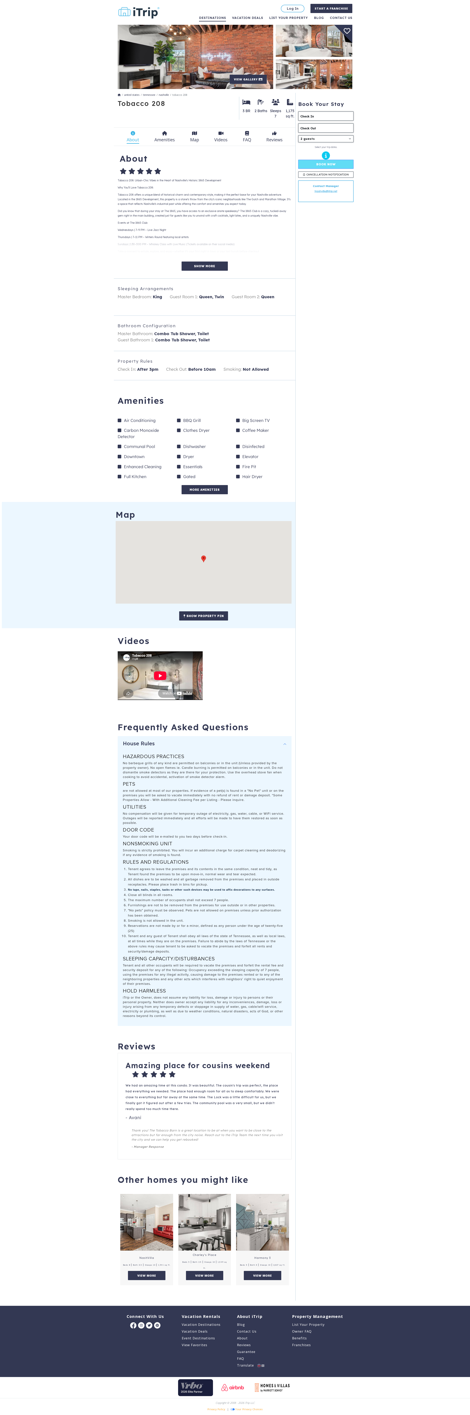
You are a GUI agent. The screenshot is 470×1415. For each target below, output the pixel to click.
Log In (293, 8)
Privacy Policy (216, 1409)
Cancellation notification (327, 174)
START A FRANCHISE (331, 8)
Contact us (341, 18)
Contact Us (246, 1331)
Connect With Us (145, 1316)
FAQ (240, 1358)
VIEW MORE (146, 1276)
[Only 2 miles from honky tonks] (195, 56)
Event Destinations (198, 1338)
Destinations (212, 18)
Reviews (244, 1345)
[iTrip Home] (119, 95)
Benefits (299, 1338)
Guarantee (246, 1351)
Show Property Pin (204, 616)
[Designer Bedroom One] (314, 40)
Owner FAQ (302, 1331)
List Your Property (288, 18)
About (242, 1338)
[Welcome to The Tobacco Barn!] (314, 74)
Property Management (317, 1316)
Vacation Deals (247, 18)
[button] (203, 559)
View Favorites (194, 1345)
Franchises (301, 1345)
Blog (319, 18)
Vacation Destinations (201, 1324)
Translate (247, 1365)
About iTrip (249, 1316)
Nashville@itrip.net (325, 191)
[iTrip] (139, 12)
